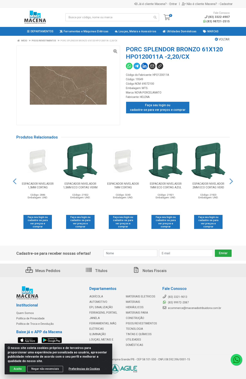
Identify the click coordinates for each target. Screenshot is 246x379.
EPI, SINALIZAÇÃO (101, 307)
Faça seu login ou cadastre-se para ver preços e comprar (157, 107)
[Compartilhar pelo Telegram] (137, 66)
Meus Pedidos (47, 270)
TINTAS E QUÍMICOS (139, 334)
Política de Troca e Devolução (35, 324)
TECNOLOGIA (134, 329)
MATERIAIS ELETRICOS (140, 296)
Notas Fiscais (154, 270)
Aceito (18, 368)
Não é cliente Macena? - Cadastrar (209, 3)
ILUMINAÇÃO (97, 334)
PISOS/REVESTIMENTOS (141, 323)
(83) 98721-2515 (218, 21)
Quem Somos (25, 313)
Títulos (100, 270)
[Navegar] (14, 181)
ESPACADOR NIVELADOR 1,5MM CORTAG (38, 185)
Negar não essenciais (45, 368)
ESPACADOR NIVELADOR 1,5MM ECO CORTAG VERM (80, 185)
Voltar (223, 39)
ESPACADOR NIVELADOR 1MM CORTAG (123, 185)
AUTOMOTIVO (98, 302)
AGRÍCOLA (96, 296)
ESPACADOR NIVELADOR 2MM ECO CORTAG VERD (208, 185)
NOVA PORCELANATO (148, 92)
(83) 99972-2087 (178, 302)
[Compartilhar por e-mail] (152, 66)
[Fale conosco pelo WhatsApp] (236, 360)
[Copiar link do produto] (160, 66)
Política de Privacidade (30, 318)
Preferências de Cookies (84, 368)
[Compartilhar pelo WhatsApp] (129, 66)
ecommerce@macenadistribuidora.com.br (194, 308)
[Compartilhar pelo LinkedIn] (144, 66)
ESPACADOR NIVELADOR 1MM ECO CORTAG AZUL (166, 185)
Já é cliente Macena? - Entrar (157, 3)
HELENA (145, 97)
